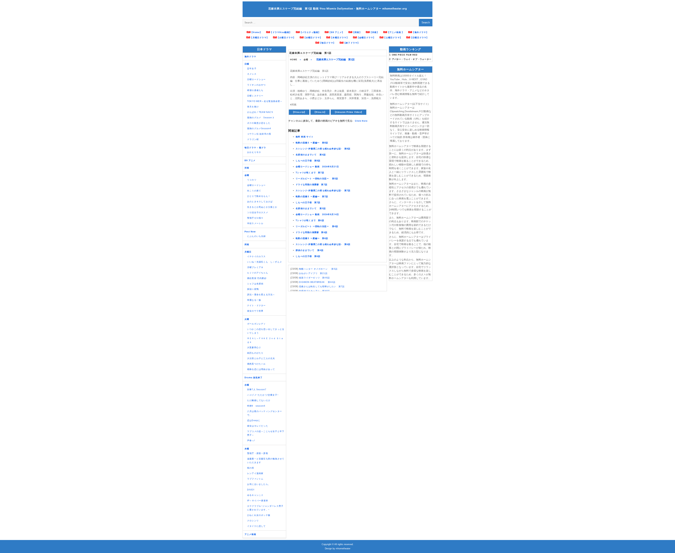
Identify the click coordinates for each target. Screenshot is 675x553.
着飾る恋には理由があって (261, 369)
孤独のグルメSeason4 (259, 128)
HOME (293, 59)
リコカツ (251, 180)
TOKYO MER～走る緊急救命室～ (264, 101)
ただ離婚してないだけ (258, 400)
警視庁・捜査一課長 (257, 453)
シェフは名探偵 (255, 283)
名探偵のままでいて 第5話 (311, 208)
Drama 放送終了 (253, 377)
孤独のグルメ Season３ (260, 117)
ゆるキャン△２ (255, 495)
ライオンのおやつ (256, 85)
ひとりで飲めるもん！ (258, 196)
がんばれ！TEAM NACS (260, 112)
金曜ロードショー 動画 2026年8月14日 (317, 214)
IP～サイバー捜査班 (257, 500)
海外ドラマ (250, 56)
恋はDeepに (253, 420)
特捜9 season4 (256, 406)
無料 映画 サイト (304, 137)
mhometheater (343, 548)
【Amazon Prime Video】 (348, 112)
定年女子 (251, 68)
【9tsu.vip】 (299, 112)
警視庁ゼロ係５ (255, 218)
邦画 (247, 244)
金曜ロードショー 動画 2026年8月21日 (317, 166)
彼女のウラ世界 (255, 311)
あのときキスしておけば (260, 201)
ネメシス (251, 74)
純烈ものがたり (255, 353)
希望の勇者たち (255, 90)
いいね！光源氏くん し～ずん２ (264, 262)
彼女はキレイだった (257, 426)
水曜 (247, 385)
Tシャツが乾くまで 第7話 (310, 172)
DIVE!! (250, 489)
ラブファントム (255, 479)
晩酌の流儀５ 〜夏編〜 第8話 (312, 143)
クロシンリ (253, 520)
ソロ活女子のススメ (257, 212)
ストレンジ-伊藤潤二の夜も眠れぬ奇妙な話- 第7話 (323, 190)
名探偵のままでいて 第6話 (311, 154)
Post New (250, 231)
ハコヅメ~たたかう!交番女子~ (263, 395)
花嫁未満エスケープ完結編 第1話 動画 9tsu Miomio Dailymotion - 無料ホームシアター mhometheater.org (337, 8)
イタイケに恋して (256, 526)
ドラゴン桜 (253, 139)
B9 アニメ (250, 160)
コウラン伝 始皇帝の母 (259, 134)
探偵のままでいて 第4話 (309, 250)
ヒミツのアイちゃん (257, 273)
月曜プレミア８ (255, 267)
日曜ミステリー (255, 96)
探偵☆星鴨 (253, 289)
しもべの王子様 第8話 (308, 160)
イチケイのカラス (256, 256)
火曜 (247, 319)
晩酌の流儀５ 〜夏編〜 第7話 (312, 196)
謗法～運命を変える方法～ (261, 294)
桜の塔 (250, 468)
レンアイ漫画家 (255, 473)
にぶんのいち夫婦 (256, 236)
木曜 (247, 449)
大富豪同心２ (254, 347)
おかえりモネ (254, 152)
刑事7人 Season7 (256, 389)
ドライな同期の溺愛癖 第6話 (311, 232)
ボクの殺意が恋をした (258, 123)
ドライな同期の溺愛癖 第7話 (311, 184)
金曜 (306, 59)
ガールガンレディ (256, 324)
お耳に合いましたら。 (258, 484)
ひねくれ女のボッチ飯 (258, 515)
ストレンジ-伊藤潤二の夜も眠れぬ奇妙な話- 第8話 (323, 148)
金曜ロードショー (256, 185)
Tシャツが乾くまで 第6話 (310, 220)
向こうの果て (254, 190)
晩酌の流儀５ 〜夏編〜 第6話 (312, 238)
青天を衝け (253, 106)
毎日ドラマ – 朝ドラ (255, 147)
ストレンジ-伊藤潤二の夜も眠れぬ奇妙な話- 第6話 (323, 244)
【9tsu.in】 (320, 112)
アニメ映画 (250, 534)
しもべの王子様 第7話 (308, 202)
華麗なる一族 (254, 300)
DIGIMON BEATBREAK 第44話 (317, 282)
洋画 (247, 168)
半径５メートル (255, 223)
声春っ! (251, 440)
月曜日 (248, 252)
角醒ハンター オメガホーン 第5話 (318, 269)
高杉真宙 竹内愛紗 (256, 278)
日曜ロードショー (256, 79)
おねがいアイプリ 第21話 (313, 273)
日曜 (247, 64)
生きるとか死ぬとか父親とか (262, 207)
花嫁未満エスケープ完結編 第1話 (310, 53)
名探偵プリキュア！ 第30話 (314, 291)
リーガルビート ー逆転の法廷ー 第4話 (317, 226)
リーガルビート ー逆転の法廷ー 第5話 (317, 178)
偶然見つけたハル (256, 364)
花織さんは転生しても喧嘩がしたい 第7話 (322, 286)
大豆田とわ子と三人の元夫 (261, 358)
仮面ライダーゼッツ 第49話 (314, 277)
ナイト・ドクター (256, 305)
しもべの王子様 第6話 (308, 256)
